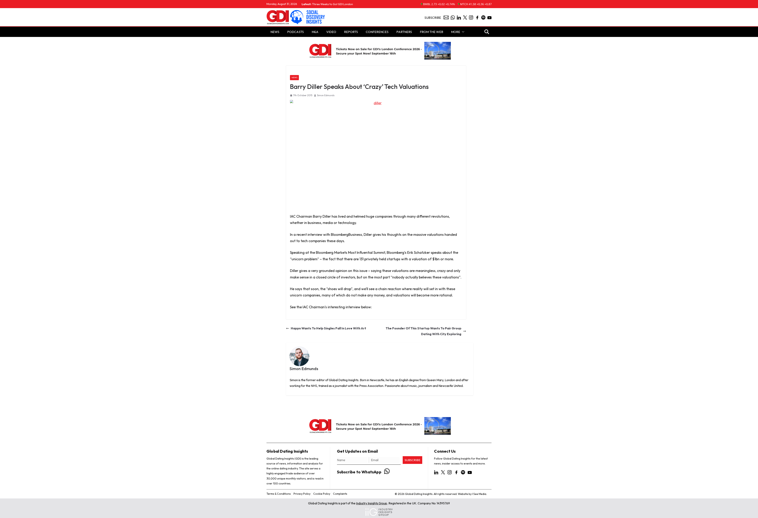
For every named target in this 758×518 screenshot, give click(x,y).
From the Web (431, 32)
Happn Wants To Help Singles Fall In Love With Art (328, 328)
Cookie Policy (321, 493)
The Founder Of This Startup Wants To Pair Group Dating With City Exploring (423, 331)
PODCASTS (295, 32)
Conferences (377, 32)
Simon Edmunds (326, 95)
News (294, 77)
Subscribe (432, 18)
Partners (404, 32)
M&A (315, 32)
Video (331, 32)
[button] (462, 32)
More (455, 32)
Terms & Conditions (278, 493)
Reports (351, 32)
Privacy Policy (302, 493)
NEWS (274, 32)
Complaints (340, 493)
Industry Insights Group (371, 503)
